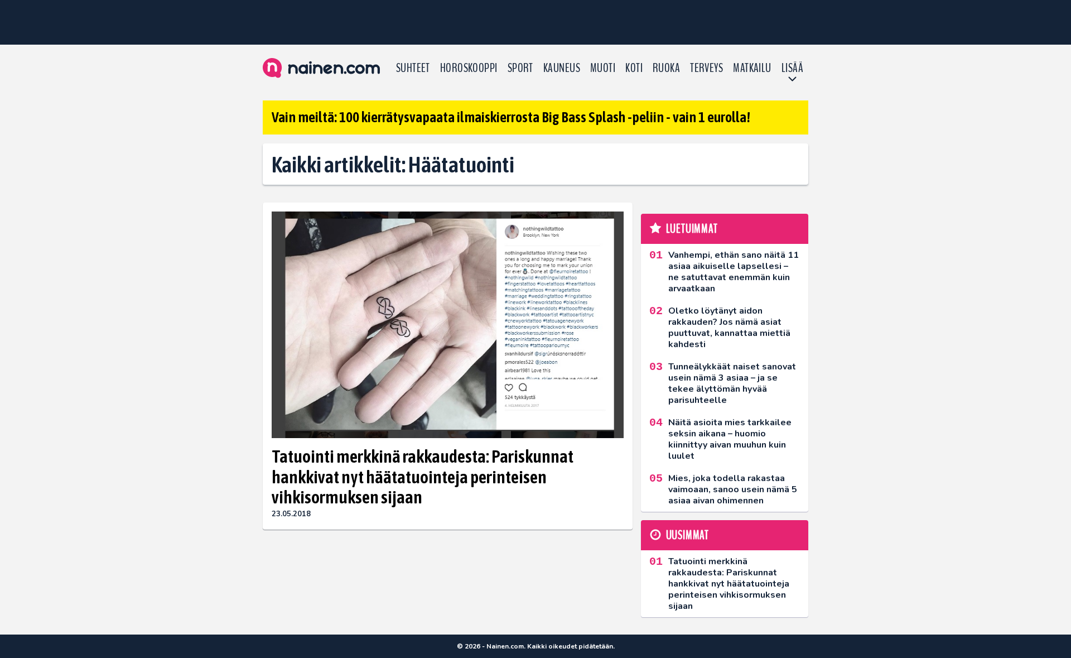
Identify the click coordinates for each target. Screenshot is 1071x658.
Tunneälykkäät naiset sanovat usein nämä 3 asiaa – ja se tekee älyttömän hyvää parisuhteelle (732, 383)
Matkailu (752, 68)
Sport (520, 68)
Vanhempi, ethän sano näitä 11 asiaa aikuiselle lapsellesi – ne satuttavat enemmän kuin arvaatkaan (733, 272)
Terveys (706, 68)
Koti (634, 68)
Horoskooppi (469, 68)
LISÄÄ (792, 68)
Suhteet (413, 68)
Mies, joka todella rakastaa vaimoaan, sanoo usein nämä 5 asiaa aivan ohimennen (732, 489)
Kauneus (561, 68)
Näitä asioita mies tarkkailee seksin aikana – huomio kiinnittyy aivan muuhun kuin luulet (730, 439)
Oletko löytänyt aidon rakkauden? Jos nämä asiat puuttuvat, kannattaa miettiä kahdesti (729, 327)
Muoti (602, 68)
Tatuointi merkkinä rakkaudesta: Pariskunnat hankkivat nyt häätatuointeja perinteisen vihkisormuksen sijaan (422, 477)
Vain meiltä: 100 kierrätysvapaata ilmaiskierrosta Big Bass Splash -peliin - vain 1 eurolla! (511, 117)
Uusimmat (687, 535)
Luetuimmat (692, 228)
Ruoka (666, 68)
